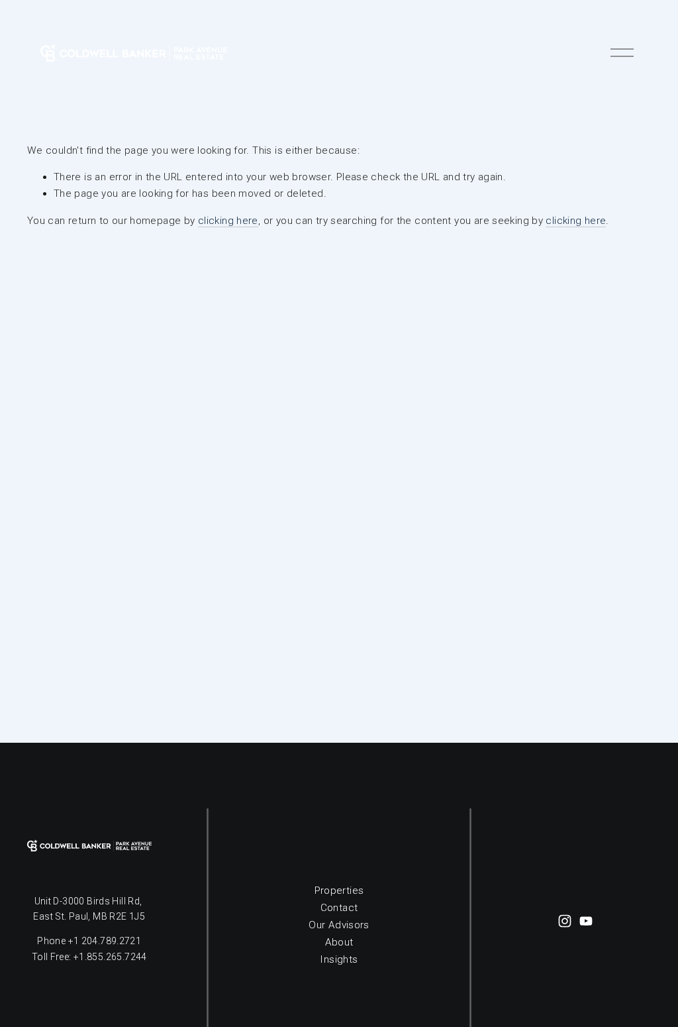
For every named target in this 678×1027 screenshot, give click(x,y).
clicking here (228, 221)
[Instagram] (564, 921)
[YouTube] (586, 921)
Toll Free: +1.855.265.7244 (89, 956)
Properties (339, 890)
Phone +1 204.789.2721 (89, 941)
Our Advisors (339, 925)
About (339, 942)
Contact (339, 908)
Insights (339, 959)
